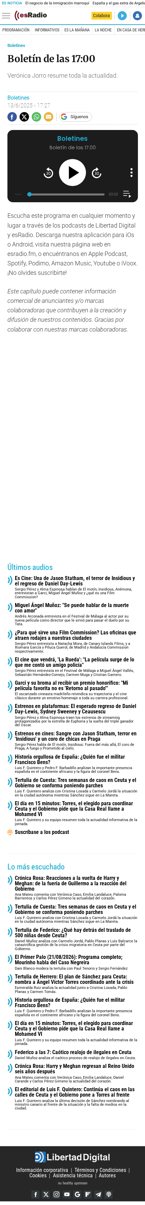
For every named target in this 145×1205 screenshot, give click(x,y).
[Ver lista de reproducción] (127, 194)
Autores (107, 1176)
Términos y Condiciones (100, 1170)
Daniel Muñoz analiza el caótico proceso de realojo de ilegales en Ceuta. (75, 1055)
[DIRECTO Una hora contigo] (122, 15)
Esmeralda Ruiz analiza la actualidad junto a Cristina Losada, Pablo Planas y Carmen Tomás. (74, 984)
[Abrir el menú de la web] (7, 16)
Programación (15, 30)
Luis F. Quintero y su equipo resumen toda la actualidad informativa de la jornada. (76, 813)
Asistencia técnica (73, 1176)
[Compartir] (12, 117)
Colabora (101, 15)
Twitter (46, 1194)
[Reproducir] (72, 172)
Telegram (98, 1194)
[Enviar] (36, 117)
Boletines (16, 45)
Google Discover (77, 1194)
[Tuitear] (24, 117)
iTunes (109, 1194)
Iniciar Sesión (137, 15)
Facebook (35, 1194)
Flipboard (88, 1194)
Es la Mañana (77, 30)
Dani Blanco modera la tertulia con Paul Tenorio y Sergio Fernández (71, 962)
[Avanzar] (97, 172)
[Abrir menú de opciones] (131, 172)
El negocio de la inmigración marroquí (57, 3)
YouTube (67, 1194)
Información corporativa (42, 1170)
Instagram (56, 1194)
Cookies (38, 1176)
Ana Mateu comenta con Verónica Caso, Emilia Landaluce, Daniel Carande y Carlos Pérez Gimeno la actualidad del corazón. (74, 1073)
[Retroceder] (48, 172)
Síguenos (79, 116)
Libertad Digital (72, 1157)
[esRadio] (30, 15)
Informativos (47, 30)
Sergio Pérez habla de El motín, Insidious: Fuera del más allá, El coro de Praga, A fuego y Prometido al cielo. (76, 741)
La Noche (103, 30)
